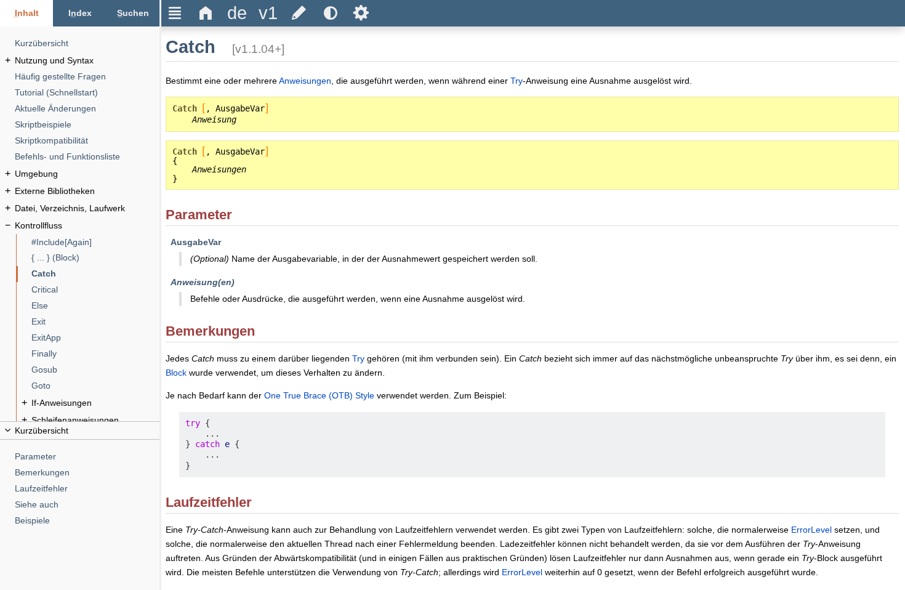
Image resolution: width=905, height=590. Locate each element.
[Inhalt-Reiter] (26, 13)
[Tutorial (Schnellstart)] (87, 93)
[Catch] (95, 274)
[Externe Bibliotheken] (87, 191)
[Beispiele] (87, 521)
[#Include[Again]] (95, 242)
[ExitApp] (95, 338)
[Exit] (95, 322)
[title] (237, 13)
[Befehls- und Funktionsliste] (87, 157)
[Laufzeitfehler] (87, 489)
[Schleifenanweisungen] (95, 420)
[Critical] (95, 290)
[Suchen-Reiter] (133, 13)
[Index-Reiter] (79, 13)
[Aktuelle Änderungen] (87, 109)
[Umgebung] (87, 174)
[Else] (95, 306)
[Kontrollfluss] (87, 226)
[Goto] (95, 386)
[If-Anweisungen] (95, 403)
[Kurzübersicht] (87, 43)
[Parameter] (87, 457)
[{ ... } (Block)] (95, 258)
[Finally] (95, 354)
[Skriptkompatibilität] (87, 141)
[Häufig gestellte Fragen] (87, 77)
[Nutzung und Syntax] (87, 61)
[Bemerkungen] (87, 473)
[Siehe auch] (87, 505)
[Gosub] (95, 370)
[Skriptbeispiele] (87, 125)
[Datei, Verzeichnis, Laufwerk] (87, 208)
